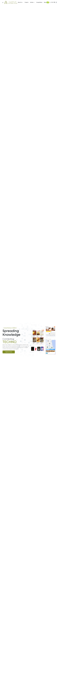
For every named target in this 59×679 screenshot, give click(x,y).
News (45, 2)
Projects (26, 2)
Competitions (39, 2)
